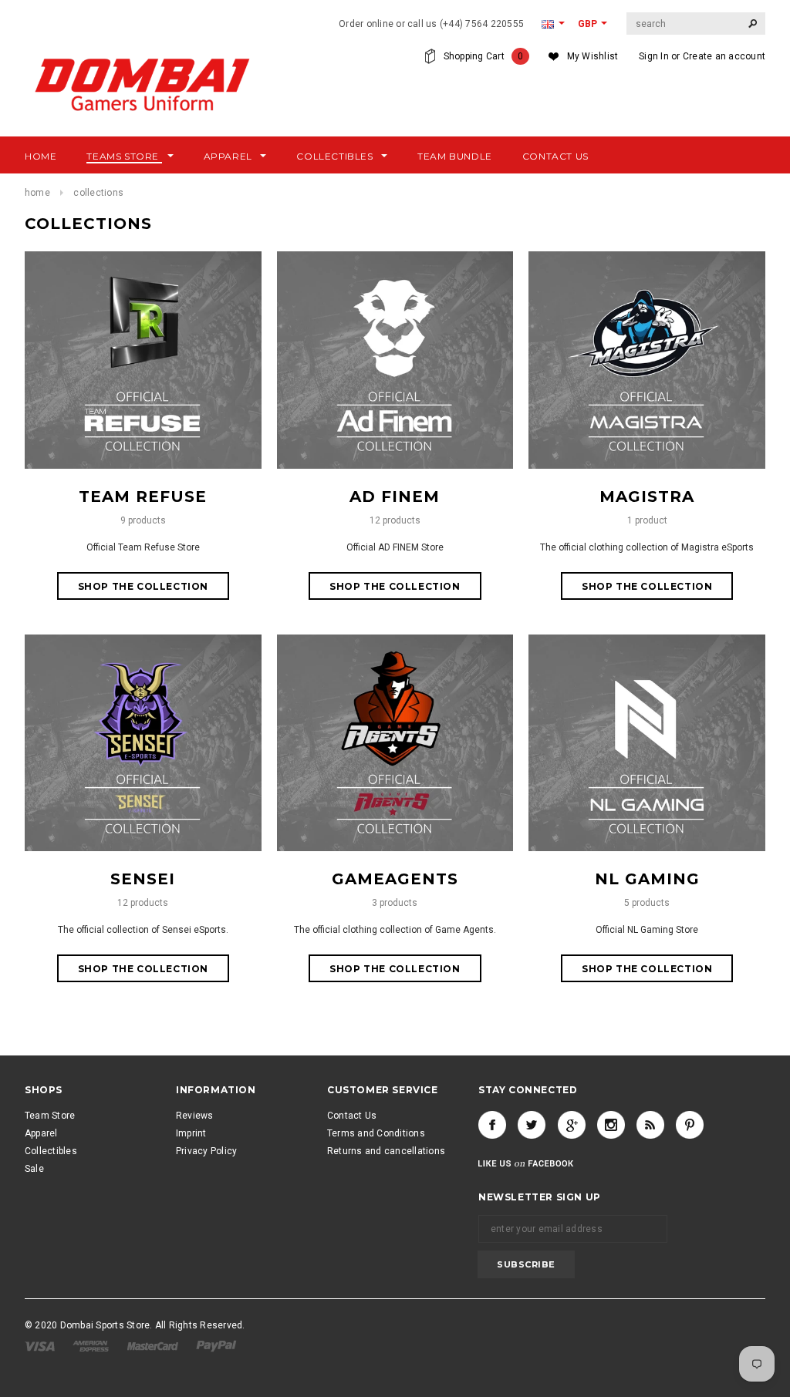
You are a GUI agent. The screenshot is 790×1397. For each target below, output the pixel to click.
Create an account (724, 56)
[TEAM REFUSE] (143, 359)
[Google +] (572, 1125)
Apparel (41, 1133)
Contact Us (351, 1115)
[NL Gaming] (646, 742)
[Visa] (41, 1345)
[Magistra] (646, 359)
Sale (34, 1168)
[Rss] (650, 1125)
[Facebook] (492, 1125)
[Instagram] (611, 1125)
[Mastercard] (154, 1345)
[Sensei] (143, 742)
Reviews (195, 1115)
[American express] (92, 1345)
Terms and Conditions (376, 1133)
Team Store (50, 1115)
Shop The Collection (143, 586)
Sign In (654, 56)
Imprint (191, 1133)
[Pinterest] (690, 1125)
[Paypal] (216, 1345)
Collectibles (51, 1151)
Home (37, 192)
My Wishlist (593, 56)
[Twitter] (531, 1125)
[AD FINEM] (395, 359)
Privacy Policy (206, 1151)
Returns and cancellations (386, 1151)
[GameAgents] (395, 742)
